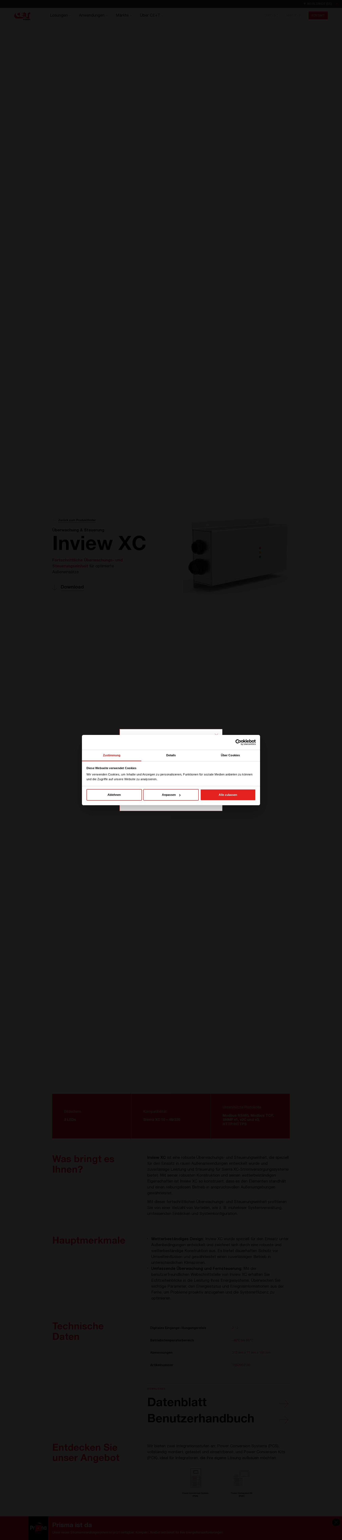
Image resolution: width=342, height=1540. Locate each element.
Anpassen (169, 794)
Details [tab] (171, 755)
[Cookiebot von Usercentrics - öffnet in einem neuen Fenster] (238, 742)
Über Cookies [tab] (230, 755)
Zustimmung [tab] (112, 755)
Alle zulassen (228, 794)
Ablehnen (114, 794)
